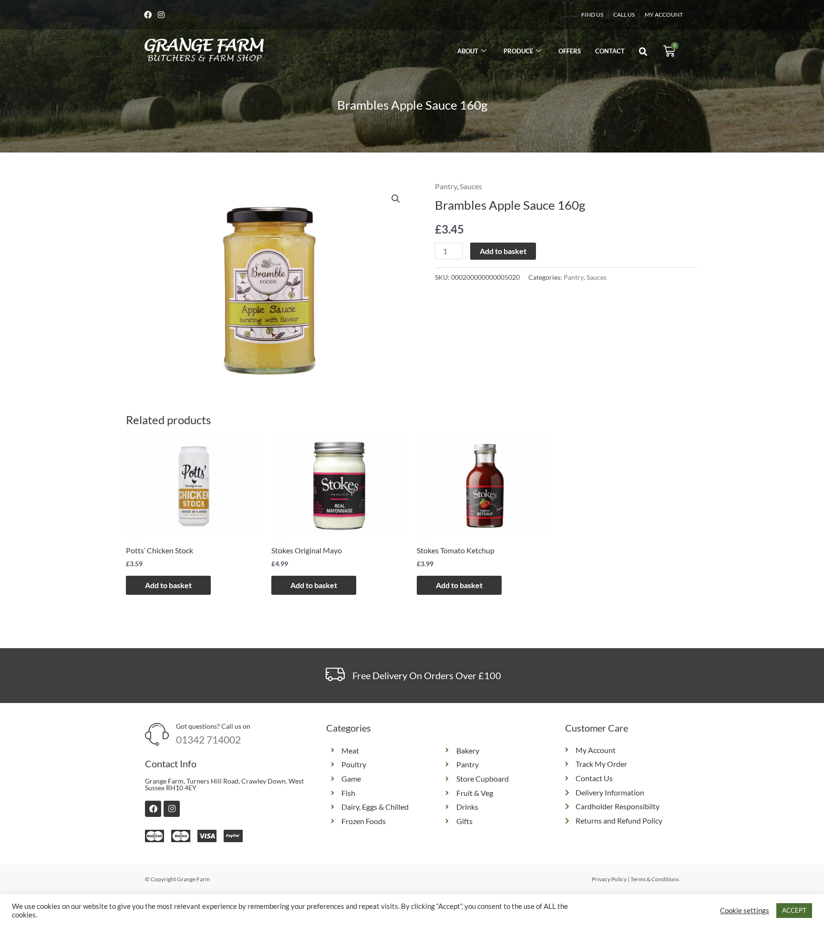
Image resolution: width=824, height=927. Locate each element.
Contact (610, 51)
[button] (643, 52)
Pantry (446, 186)
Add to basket (503, 250)
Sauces (471, 186)
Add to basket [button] (168, 585)
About (467, 51)
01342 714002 (208, 739)
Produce (518, 51)
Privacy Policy (609, 879)
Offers (569, 51)
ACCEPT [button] (794, 910)
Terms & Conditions (654, 879)
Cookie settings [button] (744, 911)
